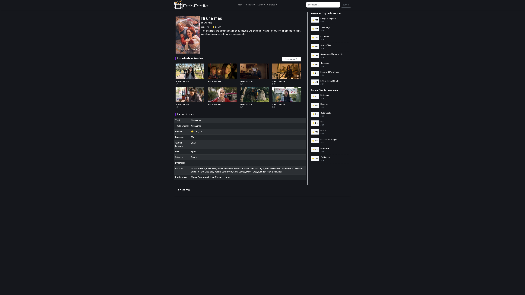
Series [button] (260, 4)
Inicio (240, 4)
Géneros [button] (271, 4)
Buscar (346, 4)
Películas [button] (249, 4)
